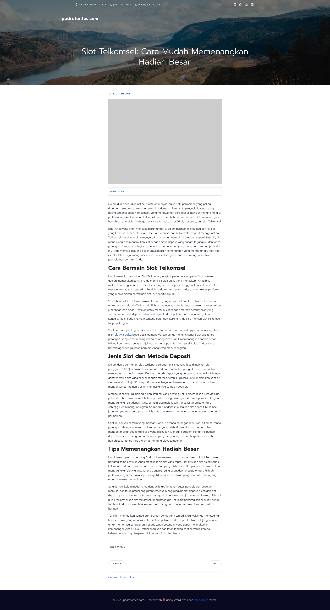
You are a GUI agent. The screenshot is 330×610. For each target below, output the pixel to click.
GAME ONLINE (117, 191)
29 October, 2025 (121, 93)
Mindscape (201, 600)
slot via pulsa (123, 334)
